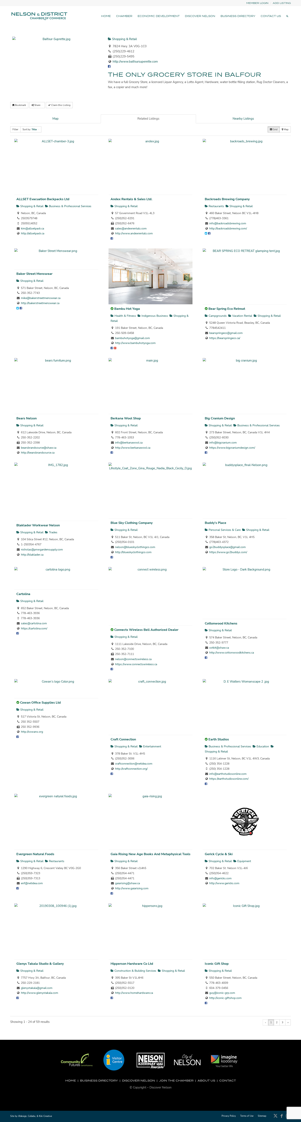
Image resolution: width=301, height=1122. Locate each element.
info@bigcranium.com (223, 443)
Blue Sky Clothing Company (132, 523)
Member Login (257, 2)
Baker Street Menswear (34, 274)
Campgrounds (217, 316)
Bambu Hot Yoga (127, 309)
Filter (15, 129)
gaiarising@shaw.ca (127, 883)
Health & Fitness (125, 316)
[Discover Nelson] (39, 16)
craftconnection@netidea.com (133, 764)
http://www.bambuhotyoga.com (135, 343)
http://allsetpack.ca (32, 233)
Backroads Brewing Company (227, 199)
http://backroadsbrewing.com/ (228, 228)
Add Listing (282, 2)
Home (70, 1080)
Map (55, 119)
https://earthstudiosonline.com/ (229, 779)
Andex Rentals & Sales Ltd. (131, 199)
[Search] (287, 16)
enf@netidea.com (32, 883)
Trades (52, 532)
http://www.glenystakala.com (39, 993)
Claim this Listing (60, 105)
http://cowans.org (32, 732)
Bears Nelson (26, 418)
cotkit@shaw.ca (219, 648)
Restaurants (216, 206)
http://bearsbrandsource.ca (37, 453)
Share (37, 105)
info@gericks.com (220, 878)
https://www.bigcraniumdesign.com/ (232, 448)
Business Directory (99, 1080)
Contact (227, 1080)
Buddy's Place (215, 523)
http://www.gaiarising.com (131, 888)
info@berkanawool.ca (129, 443)
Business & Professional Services (69, 206)
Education (262, 746)
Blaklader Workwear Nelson (38, 525)
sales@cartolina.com (34, 623)
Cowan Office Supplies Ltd (40, 702)
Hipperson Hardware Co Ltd (132, 963)
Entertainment (151, 746)
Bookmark (20, 105)
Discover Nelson (138, 1080)
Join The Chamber (176, 1080)
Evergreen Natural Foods (35, 854)
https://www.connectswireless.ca (136, 664)
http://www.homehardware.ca (134, 993)
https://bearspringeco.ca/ (224, 338)
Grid (274, 129)
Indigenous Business (154, 316)
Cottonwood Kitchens (221, 623)
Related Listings (148, 119)
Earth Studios (218, 739)
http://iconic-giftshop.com (225, 998)
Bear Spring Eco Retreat (226, 309)
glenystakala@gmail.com (36, 988)
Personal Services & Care (224, 530)
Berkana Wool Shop (126, 418)
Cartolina (23, 594)
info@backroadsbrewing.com (227, 223)
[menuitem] (257, 3)
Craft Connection (123, 739)
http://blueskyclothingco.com (133, 552)
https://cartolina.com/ (34, 628)
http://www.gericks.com (224, 883)
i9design (22, 1116)
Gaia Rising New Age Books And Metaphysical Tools (150, 854)
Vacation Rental (241, 316)
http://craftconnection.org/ (131, 769)
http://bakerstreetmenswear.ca (40, 303)
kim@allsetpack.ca (32, 228)
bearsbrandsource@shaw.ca (38, 448)
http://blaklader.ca (32, 555)
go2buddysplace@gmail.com (227, 547)
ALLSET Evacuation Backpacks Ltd (42, 199)
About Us (206, 1080)
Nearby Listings (243, 119)
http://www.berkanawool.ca (132, 448)
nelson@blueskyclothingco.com (135, 547)
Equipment (243, 861)
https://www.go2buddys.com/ (228, 552)
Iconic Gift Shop (217, 963)
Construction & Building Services (135, 971)
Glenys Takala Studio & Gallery (40, 963)
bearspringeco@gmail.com (226, 333)
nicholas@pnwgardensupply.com (42, 549)
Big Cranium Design (220, 418)
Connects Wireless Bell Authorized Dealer (146, 630)
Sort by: (30, 129)
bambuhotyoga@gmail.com (132, 338)
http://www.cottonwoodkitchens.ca (231, 653)
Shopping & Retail (124, 39)
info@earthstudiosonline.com (228, 774)
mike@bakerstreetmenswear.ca (40, 298)
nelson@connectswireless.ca (133, 659)
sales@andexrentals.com (131, 228)
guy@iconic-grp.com (222, 993)
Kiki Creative (45, 1116)
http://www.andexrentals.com (134, 233)
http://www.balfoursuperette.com (135, 62)
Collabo (31, 1116)
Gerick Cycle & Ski (219, 854)
